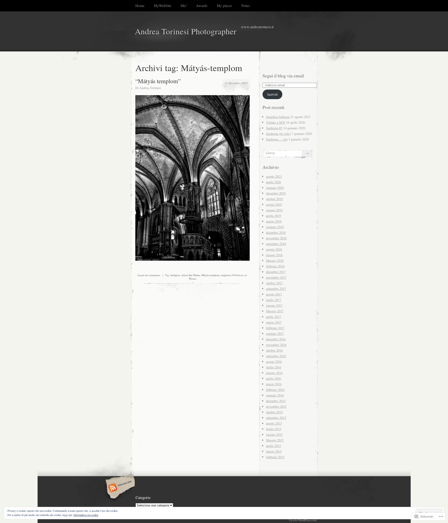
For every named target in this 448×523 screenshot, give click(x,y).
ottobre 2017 (274, 283)
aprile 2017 (273, 316)
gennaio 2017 (275, 333)
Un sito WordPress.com (303, 520)
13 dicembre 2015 (236, 83)
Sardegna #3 (274, 128)
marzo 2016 (274, 384)
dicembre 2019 (276, 193)
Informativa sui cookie (86, 515)
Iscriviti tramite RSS (119, 488)
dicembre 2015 (276, 401)
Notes (245, 5)
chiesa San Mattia (190, 275)
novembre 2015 (276, 406)
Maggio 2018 (275, 260)
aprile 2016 (273, 378)
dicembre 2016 (276, 339)
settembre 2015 (276, 417)
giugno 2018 (274, 255)
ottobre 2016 (274, 350)
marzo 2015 (274, 451)
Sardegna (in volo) (278, 133)
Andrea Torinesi (150, 88)
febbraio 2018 (275, 266)
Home (139, 5)
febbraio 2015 (275, 457)
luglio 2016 (273, 367)
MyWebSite (162, 5)
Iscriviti (272, 94)
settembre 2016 (276, 356)
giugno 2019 (274, 210)
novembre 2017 (276, 277)
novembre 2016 (276, 345)
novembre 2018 (276, 238)
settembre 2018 (276, 244)
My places (224, 5)
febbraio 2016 (275, 389)
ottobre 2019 (274, 199)
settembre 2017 (276, 288)
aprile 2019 (273, 215)
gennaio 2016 (275, 395)
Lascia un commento (149, 275)
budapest (175, 275)
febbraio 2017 (275, 328)
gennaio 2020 (275, 187)
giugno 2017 (274, 305)
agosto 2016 (274, 361)
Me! (184, 5)
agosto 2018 (274, 249)
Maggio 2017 (275, 311)
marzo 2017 (274, 322)
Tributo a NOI (275, 122)
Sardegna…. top (276, 139)
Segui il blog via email (283, 75)
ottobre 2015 (274, 412)
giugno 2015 (274, 434)
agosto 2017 (274, 294)
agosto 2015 (274, 423)
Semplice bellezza (278, 117)
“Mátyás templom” (158, 81)
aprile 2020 (273, 182)
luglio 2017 (273, 300)
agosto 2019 (274, 204)
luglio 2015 (273, 429)
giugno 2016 (274, 373)
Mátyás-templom (210, 275)
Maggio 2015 (275, 440)
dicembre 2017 (276, 272)
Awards (201, 5)
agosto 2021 (274, 176)
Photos (192, 278)
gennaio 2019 (275, 227)
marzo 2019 (274, 221)
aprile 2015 (273, 446)
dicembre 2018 (276, 232)
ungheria (226, 275)
